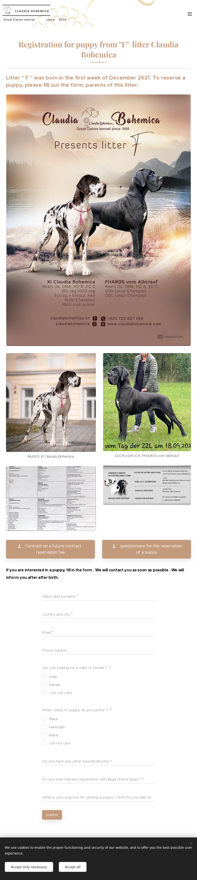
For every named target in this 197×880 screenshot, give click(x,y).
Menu (190, 14)
